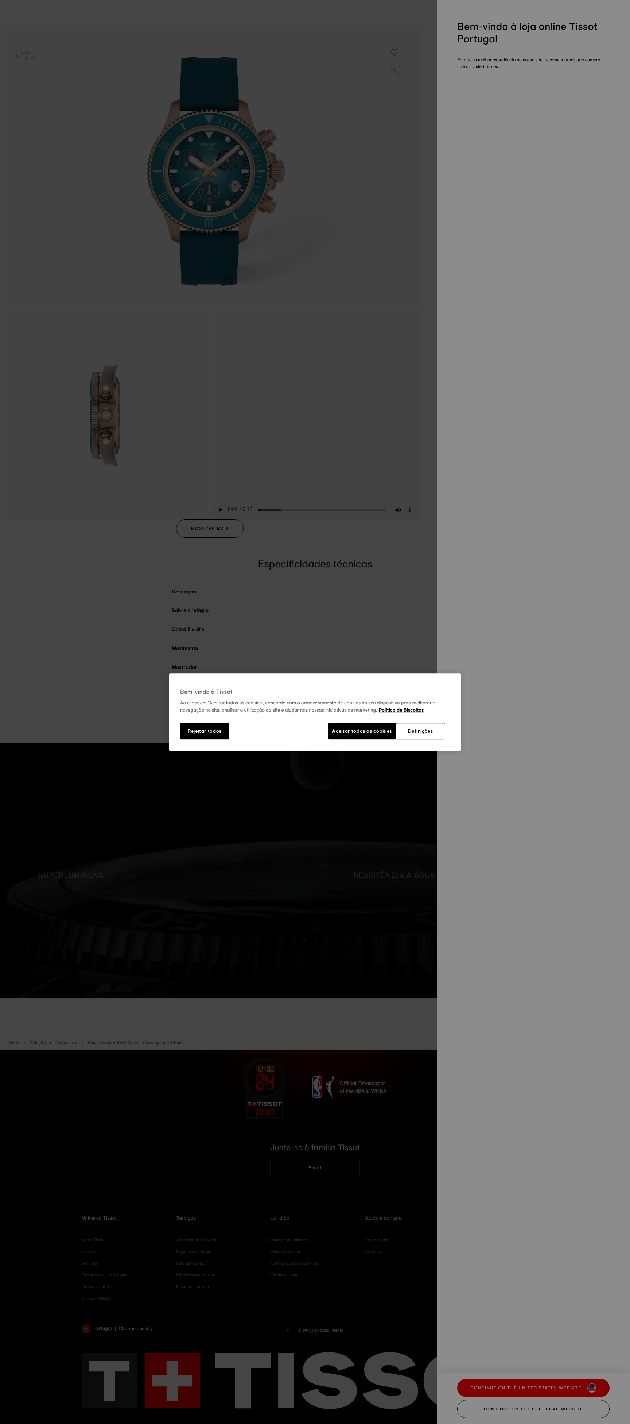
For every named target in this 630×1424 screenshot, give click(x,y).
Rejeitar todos (205, 731)
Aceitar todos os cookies (362, 731)
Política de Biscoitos (401, 710)
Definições (420, 731)
